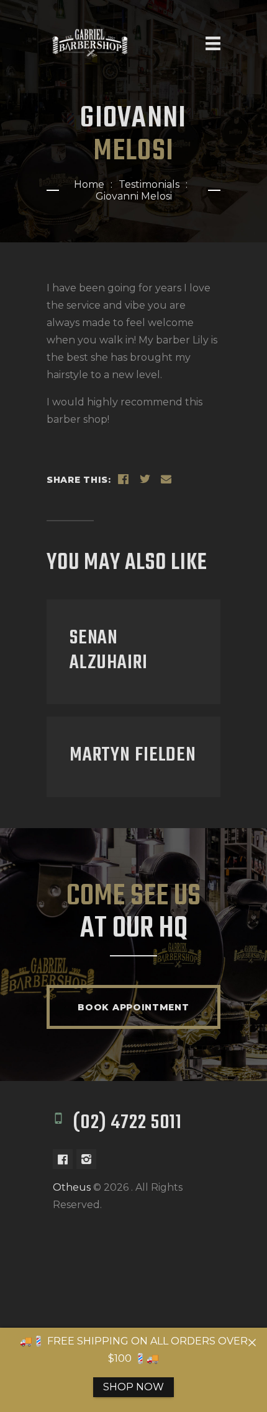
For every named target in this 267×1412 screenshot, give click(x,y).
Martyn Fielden (133, 755)
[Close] (252, 1342)
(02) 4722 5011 (127, 1123)
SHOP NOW (133, 1387)
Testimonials (149, 184)
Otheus (72, 1187)
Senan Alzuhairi (109, 651)
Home (89, 184)
